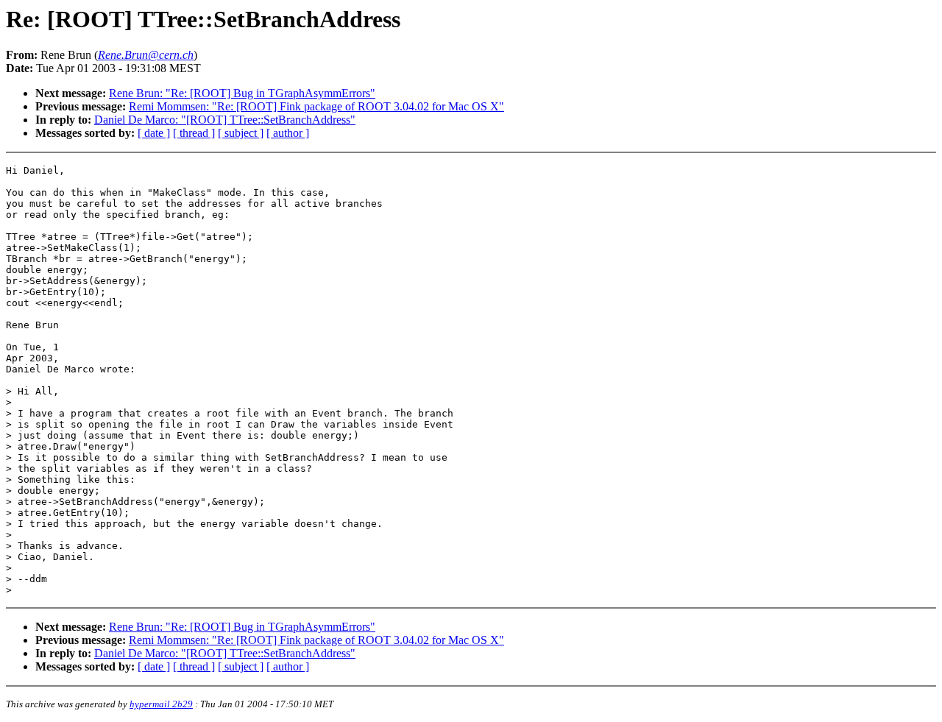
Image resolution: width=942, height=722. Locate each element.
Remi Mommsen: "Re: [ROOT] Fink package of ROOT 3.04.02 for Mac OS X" (316, 106)
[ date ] (154, 133)
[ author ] (287, 133)
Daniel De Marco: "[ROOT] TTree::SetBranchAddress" (224, 119)
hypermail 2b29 (161, 703)
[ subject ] (240, 133)
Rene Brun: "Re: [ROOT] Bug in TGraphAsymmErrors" (242, 93)
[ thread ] (194, 133)
